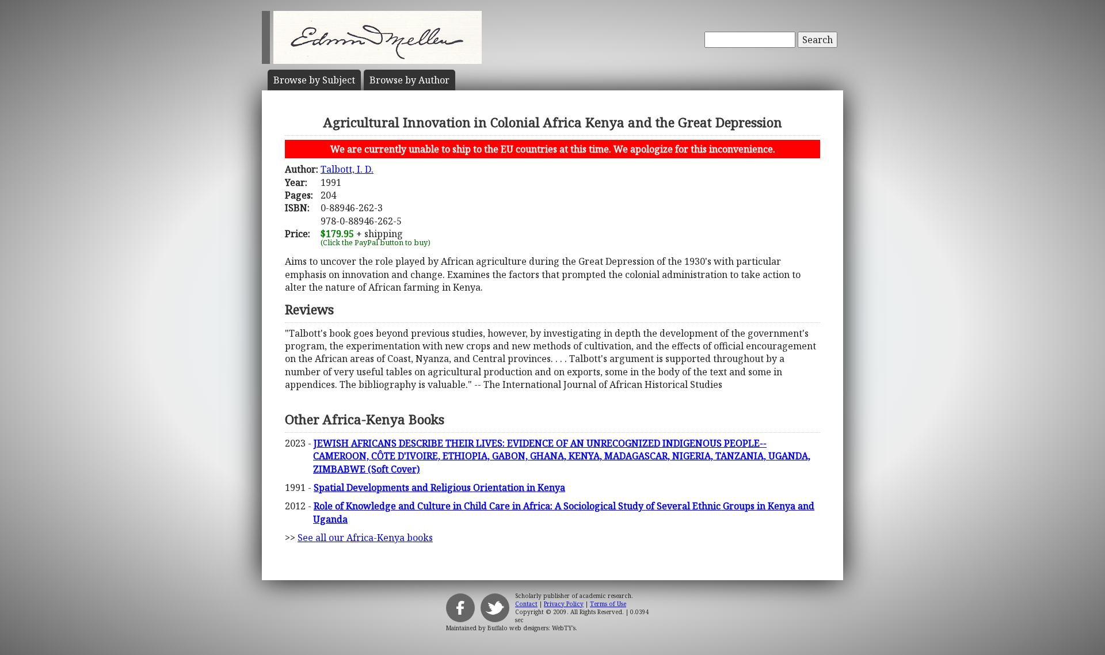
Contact (526, 604)
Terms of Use (608, 604)
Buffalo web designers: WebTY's (531, 628)
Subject (314, 80)
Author (409, 80)
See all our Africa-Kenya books (365, 537)
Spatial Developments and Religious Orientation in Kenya (439, 487)
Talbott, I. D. (347, 169)
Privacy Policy (564, 604)
